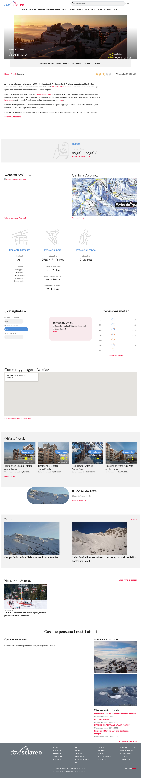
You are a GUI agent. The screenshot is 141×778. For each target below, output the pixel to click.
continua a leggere (12, 117)
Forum (100, 753)
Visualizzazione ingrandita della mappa (17, 418)
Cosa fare (96, 63)
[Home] (37, 3)
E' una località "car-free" (61, 87)
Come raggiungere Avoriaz (26, 369)
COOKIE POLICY (63, 768)
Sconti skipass (104, 756)
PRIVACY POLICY (78, 768)
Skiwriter (57, 756)
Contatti (87, 63)
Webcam (41, 10)
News (100, 10)
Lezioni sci (80, 756)
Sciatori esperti (60, 329)
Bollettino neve (53, 10)
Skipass (80, 10)
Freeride (57, 753)
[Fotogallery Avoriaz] (115, 657)
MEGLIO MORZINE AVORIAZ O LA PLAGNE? (112, 725)
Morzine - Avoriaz (101, 719)
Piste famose (90, 10)
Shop (77, 748)
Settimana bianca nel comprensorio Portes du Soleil (115, 714)
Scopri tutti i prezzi (80, 156)
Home (24, 10)
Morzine (60, 100)
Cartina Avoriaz (85, 175)
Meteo (64, 10)
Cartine (72, 10)
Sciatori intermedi (79, 326)
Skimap (58, 63)
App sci (100, 748)
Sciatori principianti (62, 326)
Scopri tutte (9, 476)
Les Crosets (8, 100)
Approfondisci (114, 355)
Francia (14, 74)
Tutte (132, 520)
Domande (57, 759)
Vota (55, 332)
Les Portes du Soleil (44, 94)
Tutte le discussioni (126, 741)
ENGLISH (128, 768)
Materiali (108, 10)
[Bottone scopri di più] (128, 3)
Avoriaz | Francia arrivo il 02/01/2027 (49, 469)
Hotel (116, 10)
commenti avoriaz (11, 643)
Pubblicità (125, 759)
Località (32, 10)
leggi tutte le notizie (128, 580)
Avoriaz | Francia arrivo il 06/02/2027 (84, 469)
